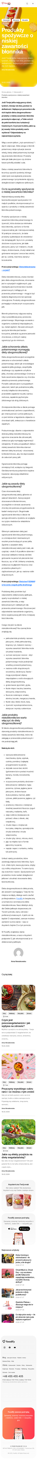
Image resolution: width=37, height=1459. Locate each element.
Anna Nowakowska (18, 961)
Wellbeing (24, 1382)
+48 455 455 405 (12, 1389)
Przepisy (17, 1382)
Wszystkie (31, 1382)
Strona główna (6, 92)
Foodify (19, 898)
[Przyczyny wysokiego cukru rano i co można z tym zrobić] (18, 1066)
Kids (12, 1374)
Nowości (11, 1382)
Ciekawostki (17, 92)
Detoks (19, 1378)
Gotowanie (29, 1378)
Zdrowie (4, 1386)
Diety (23, 1378)
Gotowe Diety (6, 1374)
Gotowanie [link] (16, 20)
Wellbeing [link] (11, 1013)
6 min (6, 1016)
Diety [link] (4, 1013)
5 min (6, 23)
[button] (27, 3)
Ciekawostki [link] (6, 20)
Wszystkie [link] (25, 20)
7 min (6, 1085)
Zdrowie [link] (29, 1013)
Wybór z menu (21, 1371)
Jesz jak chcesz (11, 1371)
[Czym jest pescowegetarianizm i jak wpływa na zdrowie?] (18, 997)
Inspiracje (5, 1382)
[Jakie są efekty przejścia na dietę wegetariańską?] (18, 1132)
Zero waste (11, 1386)
